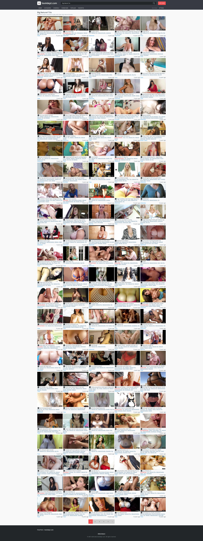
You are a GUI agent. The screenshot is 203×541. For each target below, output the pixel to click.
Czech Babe (156, 430)
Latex (112, 54)
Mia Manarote (144, 430)
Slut (66, 367)
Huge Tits (160, 33)
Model (133, 95)
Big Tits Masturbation (120, 116)
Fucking (51, 76)
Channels (56, 8)
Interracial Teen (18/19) (69, 493)
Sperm (41, 221)
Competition (92, 369)
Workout (46, 74)
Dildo (110, 74)
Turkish (65, 137)
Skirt (74, 388)
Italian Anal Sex (93, 118)
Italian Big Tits (92, 116)
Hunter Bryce (40, 325)
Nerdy (154, 409)
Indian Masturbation (68, 221)
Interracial (160, 54)
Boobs (70, 97)
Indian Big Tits (77, 221)
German (108, 179)
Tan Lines (119, 54)
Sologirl (108, 514)
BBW (92, 159)
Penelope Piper (144, 305)
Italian (98, 118)
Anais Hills (117, 263)
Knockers (125, 452)
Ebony (49, 285)
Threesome (51, 305)
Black (74, 348)
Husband (151, 97)
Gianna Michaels (119, 158)
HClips (64, 119)
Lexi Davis (40, 346)
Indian (120, 285)
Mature (39, 118)
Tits (38, 33)
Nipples (65, 55)
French (47, 201)
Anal (45, 34)
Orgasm (131, 305)
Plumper (84, 179)
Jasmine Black (41, 305)
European (142, 222)
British (53, 180)
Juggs (107, 493)
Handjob (148, 139)
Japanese (108, 33)
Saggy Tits (125, 54)
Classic (137, 95)
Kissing (150, 285)
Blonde (94, 76)
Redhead (65, 118)
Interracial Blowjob (119, 221)
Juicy (129, 452)
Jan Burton (143, 472)
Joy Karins (66, 472)
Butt (46, 222)
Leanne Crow (118, 409)
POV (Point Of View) (57, 54)
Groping (142, 494)
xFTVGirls (161, 8)
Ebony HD (39, 284)
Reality (49, 54)
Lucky (95, 222)
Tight (76, 179)
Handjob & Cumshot (74, 452)
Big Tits (42, 34)
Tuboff (39, 349)
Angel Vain (143, 367)
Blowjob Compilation (68, 494)
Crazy (123, 473)
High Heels (100, 222)
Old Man (98, 137)
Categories (47, 8)
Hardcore (46, 76)
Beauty (41, 369)
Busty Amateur (155, 118)
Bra (38, 515)
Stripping (75, 222)
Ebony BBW (126, 369)
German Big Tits (77, 54)
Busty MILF (143, 180)
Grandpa (65, 348)
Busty (53, 55)
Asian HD (39, 409)
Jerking (49, 494)
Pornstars (65, 8)
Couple (49, 473)
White (44, 346)
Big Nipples (96, 55)
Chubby (95, 139)
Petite (64, 430)
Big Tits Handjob (78, 494)
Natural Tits (43, 33)
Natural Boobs (50, 33)
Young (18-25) (118, 33)
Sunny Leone (40, 493)
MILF (124, 55)
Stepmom (39, 137)
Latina (120, 473)
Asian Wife (152, 451)
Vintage (39, 158)
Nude (129, 200)
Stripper (93, 221)
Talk (85, 54)
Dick (120, 34)
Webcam (39, 95)
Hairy (129, 222)
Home (40, 8)
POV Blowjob (75, 118)
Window (117, 242)
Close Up (78, 76)
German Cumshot (67, 54)
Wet (47, 263)
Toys (90, 74)
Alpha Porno (40, 182)
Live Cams (162, 3)
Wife (72, 33)
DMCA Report (101, 534)
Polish (150, 346)
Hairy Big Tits (66, 388)
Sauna (93, 242)
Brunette (146, 55)
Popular (73, 8)
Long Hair (160, 515)
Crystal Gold (92, 263)
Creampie (55, 139)
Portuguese (80, 33)
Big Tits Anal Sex (130, 473)
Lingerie (57, 179)
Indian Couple (143, 284)
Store (148, 493)
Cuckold (50, 139)
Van (50, 263)
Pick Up (67, 242)
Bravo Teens (143, 140)
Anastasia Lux (67, 33)
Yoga (116, 200)
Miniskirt (69, 390)
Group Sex (153, 139)
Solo (125, 118)
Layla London (41, 54)
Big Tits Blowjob (67, 116)
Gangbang (134, 325)
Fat (118, 34)
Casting (126, 494)
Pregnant (68, 158)
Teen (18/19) (120, 118)
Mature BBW (40, 222)
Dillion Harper (118, 137)
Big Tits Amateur (67, 74)
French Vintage (41, 200)
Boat (57, 55)
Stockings (71, 305)
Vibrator (77, 514)
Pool (97, 367)
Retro (53, 200)
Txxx (38, 35)
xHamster (66, 35)
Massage (82, 451)
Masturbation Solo (101, 515)
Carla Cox (117, 388)
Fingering (159, 431)
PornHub (117, 119)
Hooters (47, 306)
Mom (107, 95)
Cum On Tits (147, 243)
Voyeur (74, 74)
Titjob (156, 95)
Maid (116, 410)
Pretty (100, 388)
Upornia (91, 224)
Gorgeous (82, 95)
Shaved (80, 179)
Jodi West (65, 200)
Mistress (91, 222)
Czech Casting (124, 388)
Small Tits (145, 346)
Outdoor (78, 472)
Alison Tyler (40, 74)
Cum (50, 180)
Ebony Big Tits (46, 284)
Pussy (128, 221)
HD (74, 34)
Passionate (40, 348)
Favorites (81, 8)
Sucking (145, 137)
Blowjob (151, 369)
